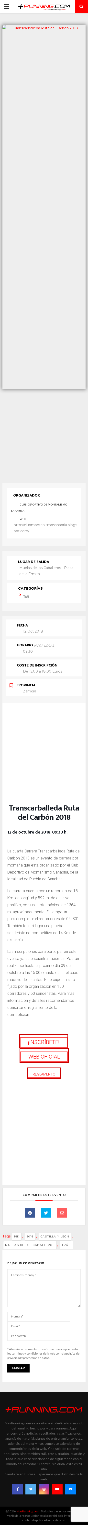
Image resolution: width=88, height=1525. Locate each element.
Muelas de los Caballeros (30, 1245)
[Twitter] (30, 1489)
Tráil (26, 597)
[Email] (62, 1213)
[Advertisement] (44, 434)
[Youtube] (57, 1489)
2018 (30, 1236)
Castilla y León (55, 1236)
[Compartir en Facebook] (30, 1213)
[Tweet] (46, 1213)
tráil (66, 1245)
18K (17, 1236)
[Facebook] (17, 1489)
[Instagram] (44, 1489)
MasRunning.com (28, 1511)
